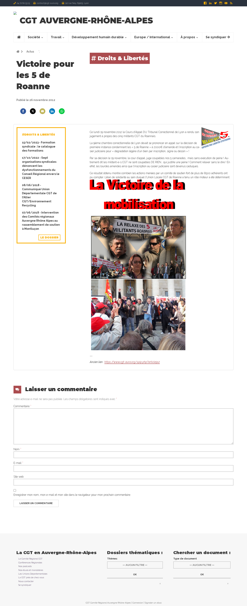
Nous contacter (26, 581)
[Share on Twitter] (33, 111)
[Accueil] (15, 13)
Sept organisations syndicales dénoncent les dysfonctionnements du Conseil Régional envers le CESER (40, 168)
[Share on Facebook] (23, 111)
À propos (188, 37)
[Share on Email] (42, 111)
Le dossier (49, 237)
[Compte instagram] (221, 3)
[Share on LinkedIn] (52, 111)
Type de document (185, 558)
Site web (19, 476)
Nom (17, 449)
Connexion (137, 602)
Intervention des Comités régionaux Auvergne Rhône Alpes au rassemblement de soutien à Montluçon (41, 220)
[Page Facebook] (205, 3)
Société (34, 37)
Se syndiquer (216, 37)
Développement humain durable (98, 37)
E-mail (18, 462)
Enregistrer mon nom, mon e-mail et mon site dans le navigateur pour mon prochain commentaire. (72, 494)
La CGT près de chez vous (31, 577)
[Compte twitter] (216, 3)
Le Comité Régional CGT (30, 558)
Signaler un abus (153, 602)
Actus (30, 51)
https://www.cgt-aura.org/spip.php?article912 (132, 362)
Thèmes (112, 558)
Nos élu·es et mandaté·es (30, 570)
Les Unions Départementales (32, 573)
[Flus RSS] (231, 3)
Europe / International (152, 37)
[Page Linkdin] (210, 3)
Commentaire (22, 406)
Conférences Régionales (30, 562)
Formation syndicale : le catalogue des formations (38, 146)
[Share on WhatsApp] (62, 111)
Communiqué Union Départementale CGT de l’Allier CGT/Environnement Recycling (39, 195)
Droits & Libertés (122, 58)
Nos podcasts (25, 566)
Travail (56, 37)
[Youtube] (226, 3)
